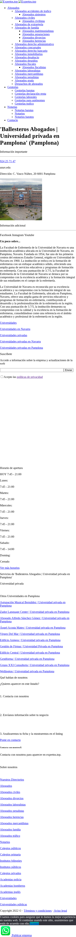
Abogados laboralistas (27, 70)
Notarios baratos (24, 116)
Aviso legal (60, 910)
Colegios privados (10, 873)
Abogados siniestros (34, 14)
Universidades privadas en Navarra (20, 341)
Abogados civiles (25, 17)
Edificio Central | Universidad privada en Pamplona (30, 652)
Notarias (12, 106)
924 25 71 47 (7, 161)
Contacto (12, 120)
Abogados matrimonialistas (38, 30)
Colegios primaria (10, 854)
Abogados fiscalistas (34, 67)
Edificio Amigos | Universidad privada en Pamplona (30, 640)
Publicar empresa (22, 935)
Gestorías (12, 87)
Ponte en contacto (10, 740)
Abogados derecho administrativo (34, 44)
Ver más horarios (10, 567)
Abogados (13, 7)
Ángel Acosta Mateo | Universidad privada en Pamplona (32, 627)
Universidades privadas (13, 335)
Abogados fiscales (25, 64)
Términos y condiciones (38, 910)
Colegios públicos (10, 848)
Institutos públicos (10, 867)
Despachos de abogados (29, 83)
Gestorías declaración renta (30, 93)
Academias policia (10, 879)
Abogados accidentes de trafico (33, 11)
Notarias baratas (24, 110)
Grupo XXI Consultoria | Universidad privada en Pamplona (34, 665)
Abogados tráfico (10, 835)
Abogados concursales (28, 47)
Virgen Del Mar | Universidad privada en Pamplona (30, 633)
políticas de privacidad (30, 376)
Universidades (8, 322)
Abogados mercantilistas (29, 73)
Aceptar (34, 923)
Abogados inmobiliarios (29, 54)
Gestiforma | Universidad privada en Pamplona (27, 658)
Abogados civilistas (33, 21)
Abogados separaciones (36, 34)
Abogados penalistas (27, 77)
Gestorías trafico (24, 103)
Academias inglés (10, 891)
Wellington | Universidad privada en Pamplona (27, 671)
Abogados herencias (34, 40)
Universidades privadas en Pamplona (21, 347)
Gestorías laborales (26, 97)
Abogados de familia (27, 27)
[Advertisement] (38, 419)
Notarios (20, 113)
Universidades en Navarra (15, 329)
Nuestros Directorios (12, 779)
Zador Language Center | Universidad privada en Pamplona (34, 611)
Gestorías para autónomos (30, 100)
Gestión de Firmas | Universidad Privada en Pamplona (31, 646)
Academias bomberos (12, 885)
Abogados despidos (26, 60)
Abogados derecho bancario (31, 50)
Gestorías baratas (24, 90)
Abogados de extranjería (29, 24)
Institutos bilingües (11, 860)
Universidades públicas (13, 904)
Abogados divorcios (34, 37)
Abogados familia (10, 829)
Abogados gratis (24, 80)
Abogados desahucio (27, 57)
